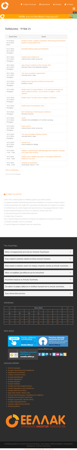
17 (67, 318)
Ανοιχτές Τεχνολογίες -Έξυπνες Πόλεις (21, 399)
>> (68, 308)
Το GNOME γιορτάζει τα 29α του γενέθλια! (18, 222)
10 (67, 316)
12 (19, 318)
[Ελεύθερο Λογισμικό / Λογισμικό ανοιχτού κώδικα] (5, 5)
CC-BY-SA (39, 446)
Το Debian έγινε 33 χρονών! (13, 216)
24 (67, 321)
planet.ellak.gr (13, 194)
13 (29, 318)
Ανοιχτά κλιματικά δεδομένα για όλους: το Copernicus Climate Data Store (28, 211)
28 (9, 313)
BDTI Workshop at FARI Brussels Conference (36, 112)
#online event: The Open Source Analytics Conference (39, 98)
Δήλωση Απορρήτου (57, 444)
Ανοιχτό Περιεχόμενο (15, 379)
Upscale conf (26, 142)
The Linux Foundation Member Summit (34, 134)
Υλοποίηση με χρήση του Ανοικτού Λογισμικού (18, 444)
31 (38, 313)
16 (57, 318)
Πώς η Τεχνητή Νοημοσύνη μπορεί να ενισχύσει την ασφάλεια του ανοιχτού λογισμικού (33, 219)
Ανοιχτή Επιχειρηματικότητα (17, 402)
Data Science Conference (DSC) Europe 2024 (36, 65)
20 (29, 321)
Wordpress (36, 444)
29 (19, 313)
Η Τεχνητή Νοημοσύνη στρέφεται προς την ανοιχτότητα (22, 224)
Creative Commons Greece (16, 375)
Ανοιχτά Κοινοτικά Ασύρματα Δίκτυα (20, 386)
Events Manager (16, 174)
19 (19, 321)
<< (9, 308)
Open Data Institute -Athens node (19, 393)
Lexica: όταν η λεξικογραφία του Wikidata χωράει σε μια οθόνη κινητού (27, 200)
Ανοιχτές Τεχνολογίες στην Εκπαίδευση (21, 370)
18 (9, 321)
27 (29, 323)
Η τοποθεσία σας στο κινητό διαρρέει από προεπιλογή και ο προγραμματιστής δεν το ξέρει (33, 208)
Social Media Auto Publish (30, 449)
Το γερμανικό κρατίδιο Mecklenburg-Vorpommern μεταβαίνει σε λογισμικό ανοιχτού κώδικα (34, 202)
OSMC (24, 118)
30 (29, 313)
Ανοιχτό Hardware (14, 384)
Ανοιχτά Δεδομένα (14, 381)
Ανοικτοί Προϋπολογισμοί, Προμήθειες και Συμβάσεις (25, 395)
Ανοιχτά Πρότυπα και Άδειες (17, 390)
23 (57, 321)
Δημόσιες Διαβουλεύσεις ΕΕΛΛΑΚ (19, 404)
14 (38, 318)
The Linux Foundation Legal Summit (33, 73)
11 (9, 318)
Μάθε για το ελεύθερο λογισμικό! (38, 16)
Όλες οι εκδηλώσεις (11, 170)
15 (48, 318)
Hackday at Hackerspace (29, 163)
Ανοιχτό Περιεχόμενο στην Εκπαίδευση (21, 388)
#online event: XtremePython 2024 (33, 106)
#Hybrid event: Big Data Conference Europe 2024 (38, 81)
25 (9, 323)
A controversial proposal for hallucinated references (20, 213)
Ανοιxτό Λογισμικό (14, 368)
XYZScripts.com (49, 449)
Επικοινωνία (46, 446)
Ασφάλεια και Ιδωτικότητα (16, 372)
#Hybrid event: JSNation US (30, 57)
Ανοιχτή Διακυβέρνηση (15, 377)
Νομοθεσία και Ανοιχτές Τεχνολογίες (20, 397)
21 (38, 321)
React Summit (26, 126)
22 (48, 321)
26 (19, 323)
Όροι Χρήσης (45, 444)
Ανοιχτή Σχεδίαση (14, 406)
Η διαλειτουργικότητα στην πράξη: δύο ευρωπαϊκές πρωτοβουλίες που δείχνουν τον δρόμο (34, 205)
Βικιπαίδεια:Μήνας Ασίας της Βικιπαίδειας (35, 49)
